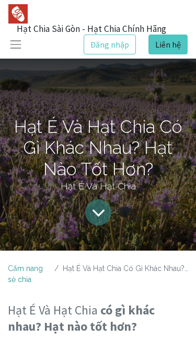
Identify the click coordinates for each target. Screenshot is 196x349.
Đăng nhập (109, 44)
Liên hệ (168, 44)
